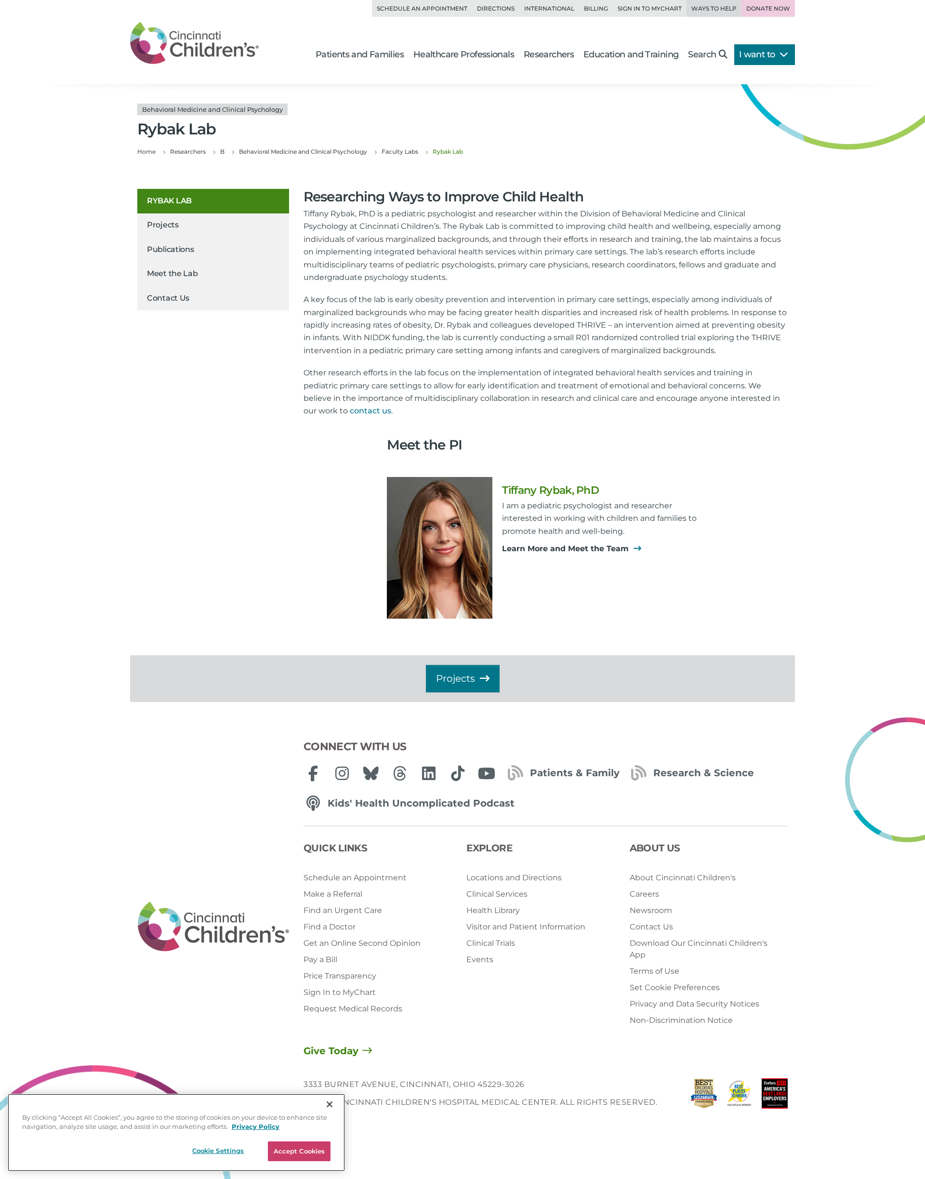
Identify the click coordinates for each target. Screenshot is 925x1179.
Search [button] (702, 54)
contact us (370, 410)
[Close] (329, 1104)
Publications (170, 249)
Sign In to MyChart (340, 992)
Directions (496, 8)
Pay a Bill (320, 959)
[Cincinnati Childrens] (213, 927)
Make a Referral (333, 894)
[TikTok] (457, 773)
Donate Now (768, 8)
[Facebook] (313, 773)
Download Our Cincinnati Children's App (698, 949)
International (549, 8)
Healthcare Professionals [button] (463, 54)
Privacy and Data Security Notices (694, 1003)
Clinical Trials (490, 943)
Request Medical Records (353, 1008)
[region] (176, 1132)
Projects (163, 225)
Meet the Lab (172, 273)
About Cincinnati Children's (683, 877)
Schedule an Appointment (422, 8)
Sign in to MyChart (650, 8)
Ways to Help (714, 8)
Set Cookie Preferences (675, 987)
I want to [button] (758, 54)
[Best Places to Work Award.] (740, 1095)
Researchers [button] (549, 54)
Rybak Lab (169, 200)
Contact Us (168, 298)
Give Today (331, 1051)
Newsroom (651, 910)
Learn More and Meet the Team (566, 548)
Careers (644, 894)
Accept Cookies (299, 1151)
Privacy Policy (255, 1127)
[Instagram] (342, 773)
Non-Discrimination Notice (681, 1020)
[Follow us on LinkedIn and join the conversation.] (428, 773)
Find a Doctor (330, 926)
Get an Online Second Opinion (362, 943)
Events (479, 959)
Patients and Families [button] (360, 54)
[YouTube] (486, 773)
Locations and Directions (514, 877)
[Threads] (400, 773)
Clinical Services (497, 894)
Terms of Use (654, 971)
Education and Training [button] (630, 54)
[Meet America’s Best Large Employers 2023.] (775, 1095)
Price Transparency (340, 975)
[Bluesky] (371, 773)
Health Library (493, 910)
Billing (596, 8)
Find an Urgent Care (343, 910)
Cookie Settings (218, 1150)
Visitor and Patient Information (525, 926)
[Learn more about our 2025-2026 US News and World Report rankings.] (704, 1095)
